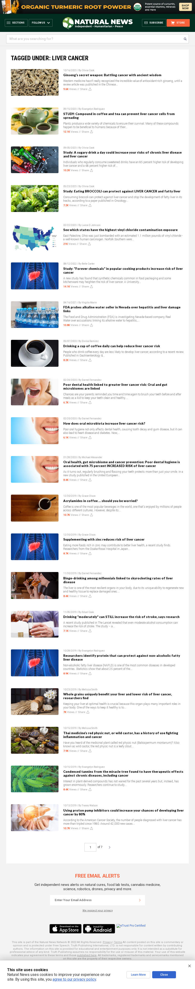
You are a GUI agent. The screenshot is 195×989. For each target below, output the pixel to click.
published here (87, 955)
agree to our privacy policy (74, 979)
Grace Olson (89, 496)
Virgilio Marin (89, 302)
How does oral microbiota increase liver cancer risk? (104, 423)
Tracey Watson (90, 805)
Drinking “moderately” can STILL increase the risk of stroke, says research (121, 617)
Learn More (138, 974)
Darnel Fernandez (92, 380)
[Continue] (140, 900)
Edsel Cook (88, 612)
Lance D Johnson (91, 225)
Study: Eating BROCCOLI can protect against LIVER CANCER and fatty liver (121, 191)
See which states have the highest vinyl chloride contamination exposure (120, 230)
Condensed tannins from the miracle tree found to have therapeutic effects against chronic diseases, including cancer (123, 773)
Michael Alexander (92, 457)
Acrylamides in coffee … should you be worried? (100, 501)
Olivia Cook (88, 70)
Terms (118, 942)
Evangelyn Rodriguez (93, 109)
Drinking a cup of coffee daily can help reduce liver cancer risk (111, 346)
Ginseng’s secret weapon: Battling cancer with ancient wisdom (112, 75)
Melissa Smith (90, 689)
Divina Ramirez (90, 341)
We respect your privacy (98, 910)
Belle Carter (88, 263)
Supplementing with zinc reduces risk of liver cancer (104, 539)
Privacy (107, 942)
